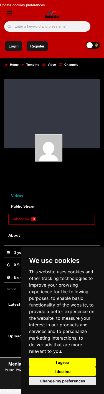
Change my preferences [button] (62, 381)
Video (51, 64)
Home (14, 64)
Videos (17, 196)
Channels (71, 64)
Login (14, 46)
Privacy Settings (13, 391)
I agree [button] (62, 362)
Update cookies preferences (22, 5)
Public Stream (23, 206)
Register (37, 46)
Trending (32, 64)
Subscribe (23, 219)
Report (11, 289)
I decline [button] (62, 371)
